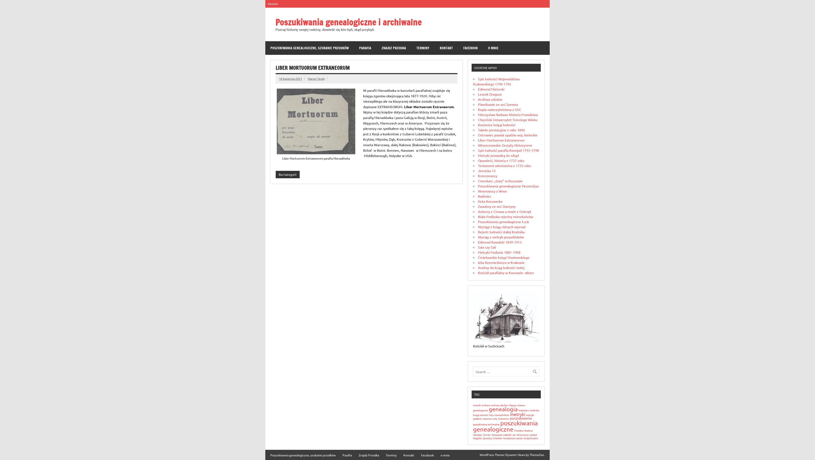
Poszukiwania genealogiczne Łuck (503, 221)
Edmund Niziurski (491, 89)
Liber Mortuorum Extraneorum (501, 140)
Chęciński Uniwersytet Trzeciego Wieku (507, 119)
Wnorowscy (522, 434)
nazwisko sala (490, 418)
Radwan (528, 430)
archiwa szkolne (499, 405)
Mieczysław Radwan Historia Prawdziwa (508, 114)
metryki (517, 414)
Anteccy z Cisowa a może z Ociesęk (504, 211)
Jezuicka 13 (487, 170)
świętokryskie (531, 438)
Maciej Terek (316, 79)
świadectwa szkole (513, 438)
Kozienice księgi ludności (496, 125)
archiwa (486, 405)
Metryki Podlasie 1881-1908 (499, 252)
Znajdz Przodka (394, 48)
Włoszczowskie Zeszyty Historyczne (505, 145)
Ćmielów (497, 438)
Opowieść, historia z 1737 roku (501, 160)
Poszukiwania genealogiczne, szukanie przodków (309, 48)
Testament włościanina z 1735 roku (504, 165)
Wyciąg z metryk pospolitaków (501, 237)
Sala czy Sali (487, 247)
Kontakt (446, 48)
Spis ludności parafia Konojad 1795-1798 (508, 150)
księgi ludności (480, 415)
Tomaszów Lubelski (501, 434)
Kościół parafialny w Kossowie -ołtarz (506, 272)
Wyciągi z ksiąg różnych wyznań (502, 227)
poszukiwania (521, 418)
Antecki (477, 405)
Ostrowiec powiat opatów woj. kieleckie (507, 135)
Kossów (273, 4)
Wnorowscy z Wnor (492, 191)
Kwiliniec (484, 196)
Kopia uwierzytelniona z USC (499, 109)
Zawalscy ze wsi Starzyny (497, 206)
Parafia (365, 48)
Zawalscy (487, 438)
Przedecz (519, 430)
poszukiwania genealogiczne (505, 426)
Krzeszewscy (487, 176)
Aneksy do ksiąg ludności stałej (501, 267)
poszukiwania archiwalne (486, 424)
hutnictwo (524, 410)
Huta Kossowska (490, 201)
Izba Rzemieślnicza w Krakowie (501, 262)
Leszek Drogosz (490, 94)
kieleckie (534, 410)
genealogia (503, 409)
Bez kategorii (287, 174)
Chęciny (513, 405)
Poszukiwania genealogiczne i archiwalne (348, 22)
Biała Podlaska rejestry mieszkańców (505, 216)
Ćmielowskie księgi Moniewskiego (503, 257)
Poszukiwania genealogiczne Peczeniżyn (508, 186)
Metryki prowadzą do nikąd (498, 155)
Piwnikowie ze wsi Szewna (498, 104)
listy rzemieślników (499, 415)
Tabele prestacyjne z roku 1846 (501, 130)
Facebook (470, 48)
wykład (533, 434)
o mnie (493, 48)
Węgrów (477, 438)
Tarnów (486, 434)
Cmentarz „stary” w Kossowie (500, 181)
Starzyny (477, 434)
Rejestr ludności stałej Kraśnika (501, 232)
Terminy (422, 48)
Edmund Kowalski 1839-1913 (500, 242)
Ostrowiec (503, 418)
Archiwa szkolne (490, 99)
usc (514, 434)
